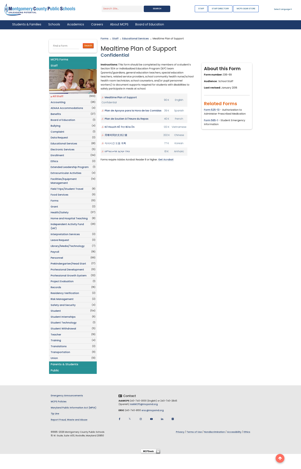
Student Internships (63, 317)
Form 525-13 (211, 110)
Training (56, 340)
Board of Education (63, 120)
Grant (54, 207)
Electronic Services (62, 149)
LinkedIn (162, 419)
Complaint (57, 132)
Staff (201, 9)
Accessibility (234, 432)
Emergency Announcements (67, 396)
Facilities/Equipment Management (64, 181)
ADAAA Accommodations (67, 108)
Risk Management (62, 299)
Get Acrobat (166, 160)
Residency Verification (65, 293)
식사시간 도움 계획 (115, 143)
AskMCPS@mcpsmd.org (144, 404)
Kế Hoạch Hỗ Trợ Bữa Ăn (120, 127)
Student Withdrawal (63, 329)
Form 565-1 (211, 120)
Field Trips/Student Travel (67, 189)
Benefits (56, 114)
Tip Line (55, 414)
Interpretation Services (65, 234)
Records (56, 287)
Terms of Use (194, 432)
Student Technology (64, 323)
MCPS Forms (59, 59)
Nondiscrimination (214, 432)
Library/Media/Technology (67, 246)
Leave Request (60, 240)
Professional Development (67, 270)
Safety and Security (63, 305)
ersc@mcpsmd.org (153, 410)
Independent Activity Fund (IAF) (67, 226)
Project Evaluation (62, 281)
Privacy (180, 432)
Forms (54, 201)
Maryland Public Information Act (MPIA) (73, 408)
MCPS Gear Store (246, 9)
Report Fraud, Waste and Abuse (69, 420)
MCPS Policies (58, 402)
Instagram (141, 419)
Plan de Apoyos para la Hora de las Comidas (133, 111)
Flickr (173, 419)
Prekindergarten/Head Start (68, 264)
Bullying (55, 126)
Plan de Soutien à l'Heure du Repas (126, 119)
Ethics (54, 161)
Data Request (59, 138)
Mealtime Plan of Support (121, 97)
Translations (59, 346)
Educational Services (64, 144)
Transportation (60, 352)
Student (56, 311)
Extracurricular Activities (66, 173)
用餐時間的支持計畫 (116, 135)
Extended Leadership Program (70, 167)
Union (54, 358)
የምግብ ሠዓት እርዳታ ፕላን (117, 151)
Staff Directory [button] (220, 9)
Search (157, 9)
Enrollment (57, 155)
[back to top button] (280, 458)
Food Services (59, 195)
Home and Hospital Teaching (69, 218)
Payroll (55, 252)
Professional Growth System (69, 276)
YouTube (151, 419)
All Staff (58, 96)
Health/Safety (60, 212)
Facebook (119, 419)
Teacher (56, 335)
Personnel (57, 258)
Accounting (58, 102)
